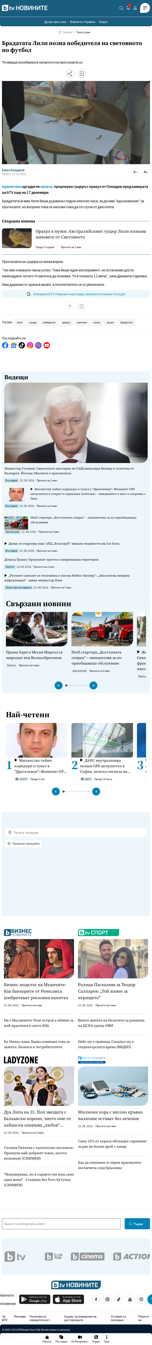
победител (49, 322)
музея (110, 322)
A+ (146, 172)
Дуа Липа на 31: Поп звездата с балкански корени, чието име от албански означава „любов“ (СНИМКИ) (37, 1118)
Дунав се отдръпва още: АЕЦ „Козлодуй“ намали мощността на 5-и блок (64, 543)
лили (20, 322)
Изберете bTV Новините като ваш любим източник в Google (79, 294)
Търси (138, 1224)
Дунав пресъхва (55, 21)
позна (96, 322)
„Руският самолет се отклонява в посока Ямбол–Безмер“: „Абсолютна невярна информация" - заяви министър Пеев (67, 577)
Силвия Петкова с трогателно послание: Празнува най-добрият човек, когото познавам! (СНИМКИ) (39, 1153)
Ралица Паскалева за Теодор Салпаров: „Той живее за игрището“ (106, 991)
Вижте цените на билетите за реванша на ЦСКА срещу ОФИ (111, 1023)
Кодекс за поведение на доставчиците (80, 1318)
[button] (59, 685)
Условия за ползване (118, 1318)
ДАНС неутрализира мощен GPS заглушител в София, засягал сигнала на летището (103, 766)
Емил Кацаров (13, 170)
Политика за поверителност (39, 1318)
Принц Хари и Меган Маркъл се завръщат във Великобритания (34, 654)
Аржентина (12, 186)
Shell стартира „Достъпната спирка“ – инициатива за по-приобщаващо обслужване (83, 519)
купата (46, 186)
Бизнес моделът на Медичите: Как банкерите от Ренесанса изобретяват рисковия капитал (36, 991)
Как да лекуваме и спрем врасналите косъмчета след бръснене (109, 1165)
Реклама (20, 1316)
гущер (32, 322)
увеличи (82, 322)
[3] (128, 9)
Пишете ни (143, 1318)
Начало (67, 32)
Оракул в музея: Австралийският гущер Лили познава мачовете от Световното (91, 234)
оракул (66, 322)
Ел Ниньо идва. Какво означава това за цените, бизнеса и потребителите (37, 1044)
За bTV (5, 1318)
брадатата (126, 322)
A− (135, 172)
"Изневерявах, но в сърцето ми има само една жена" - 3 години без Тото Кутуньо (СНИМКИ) (39, 1179)
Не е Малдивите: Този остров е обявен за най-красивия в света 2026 (38, 1023)
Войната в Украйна (82, 21)
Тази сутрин (83, 32)
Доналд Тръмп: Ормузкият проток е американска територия (51, 559)
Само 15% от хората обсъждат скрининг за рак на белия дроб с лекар (112, 1144)
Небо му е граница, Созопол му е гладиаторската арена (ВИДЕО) (106, 1044)
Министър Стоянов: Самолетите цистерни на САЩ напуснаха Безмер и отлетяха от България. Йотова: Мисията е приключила (69, 470)
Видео (103, 21)
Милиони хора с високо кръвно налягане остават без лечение (110, 1115)
